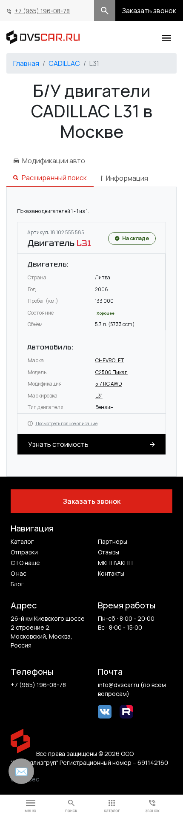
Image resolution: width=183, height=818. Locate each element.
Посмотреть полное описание (66, 423)
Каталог (22, 541)
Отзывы (108, 552)
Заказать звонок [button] (149, 10)
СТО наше (25, 563)
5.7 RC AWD (108, 383)
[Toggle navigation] (166, 37)
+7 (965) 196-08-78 (42, 11)
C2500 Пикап (111, 372)
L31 (99, 395)
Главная (26, 63)
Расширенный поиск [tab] (54, 177)
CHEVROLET (109, 360)
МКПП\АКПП (115, 563)
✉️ (21, 771)
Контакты (111, 573)
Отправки (24, 552)
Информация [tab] (127, 178)
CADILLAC (64, 63)
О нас (18, 573)
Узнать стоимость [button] (58, 444)
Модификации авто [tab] (53, 160)
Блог (17, 584)
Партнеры (112, 541)
